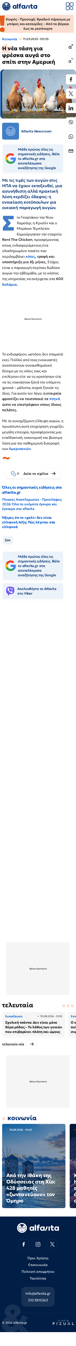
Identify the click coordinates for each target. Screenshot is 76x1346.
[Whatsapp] (71, 136)
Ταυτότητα (38, 1278)
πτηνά (54, 398)
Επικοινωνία (38, 1265)
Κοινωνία (9, 39)
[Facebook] (71, 79)
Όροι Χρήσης (37, 1258)
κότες (30, 256)
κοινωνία (22, 1118)
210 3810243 (38, 1300)
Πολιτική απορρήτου (38, 1271)
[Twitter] (71, 94)
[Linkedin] (71, 108)
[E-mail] (71, 151)
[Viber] (71, 122)
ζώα (8, 540)
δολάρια (9, 284)
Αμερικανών (20, 448)
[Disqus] (38, 667)
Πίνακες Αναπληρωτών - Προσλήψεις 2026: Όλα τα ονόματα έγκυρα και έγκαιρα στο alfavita (32, 504)
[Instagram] (38, 1244)
